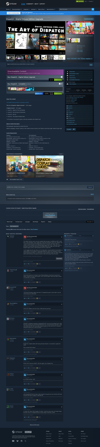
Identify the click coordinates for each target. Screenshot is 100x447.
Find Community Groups (72, 124)
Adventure (71, 97)
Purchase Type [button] (19, 221)
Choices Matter (74, 58)
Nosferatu (12, 236)
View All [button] (60, 153)
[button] (8, 9)
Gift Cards (48, 443)
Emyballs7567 (13, 287)
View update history (71, 120)
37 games (11, 288)
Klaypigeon (12, 358)
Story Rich (83, 58)
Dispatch (21, 17)
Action (79, 58)
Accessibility (71, 436)
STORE (23, 4)
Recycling (61, 441)
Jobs (60, 436)
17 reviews (12, 304)
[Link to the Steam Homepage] (11, 5)
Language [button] (27, 221)
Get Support (83, 438)
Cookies (70, 441)
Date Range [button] (35, 221)
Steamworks (48, 438)
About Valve (61, 433)
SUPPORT (42, 4)
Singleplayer (88, 58)
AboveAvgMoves (13, 303)
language (90, 1)
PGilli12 (11, 374)
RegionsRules (13, 338)
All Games (8, 17)
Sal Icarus (12, 318)
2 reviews (11, 289)
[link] (49, 93)
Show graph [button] (89, 221)
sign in (86, 1)
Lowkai (11, 388)
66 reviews (12, 341)
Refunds (70, 443)
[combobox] (75, 9)
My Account (83, 441)
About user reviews (82, 209)
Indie (78, 97)
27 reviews (12, 237)
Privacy (70, 433)
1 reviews (11, 271)
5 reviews (11, 407)
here (29, 198)
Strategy (68, 58)
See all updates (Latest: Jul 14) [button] (16, 179)
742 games (12, 339)
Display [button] (49, 221)
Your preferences (90, 209)
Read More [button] (59, 258)
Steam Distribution (50, 441)
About (36, 4)
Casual (75, 97)
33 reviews (12, 390)
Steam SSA (48, 436)
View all (92, 194)
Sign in (8, 64)
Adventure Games (15, 17)
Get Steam (83, 433)
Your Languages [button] (13, 226)
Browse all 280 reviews (34, 424)
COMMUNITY (29, 4)
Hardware (61, 438)
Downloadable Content (28, 17)
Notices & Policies (72, 438)
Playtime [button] (43, 221)
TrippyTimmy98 (13, 269)
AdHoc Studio (80, 50)
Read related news (70, 122)
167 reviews (12, 359)
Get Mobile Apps (84, 436)
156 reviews (12, 319)
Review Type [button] (9, 221)
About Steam (49, 433)
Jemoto (11, 406)
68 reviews (12, 375)
